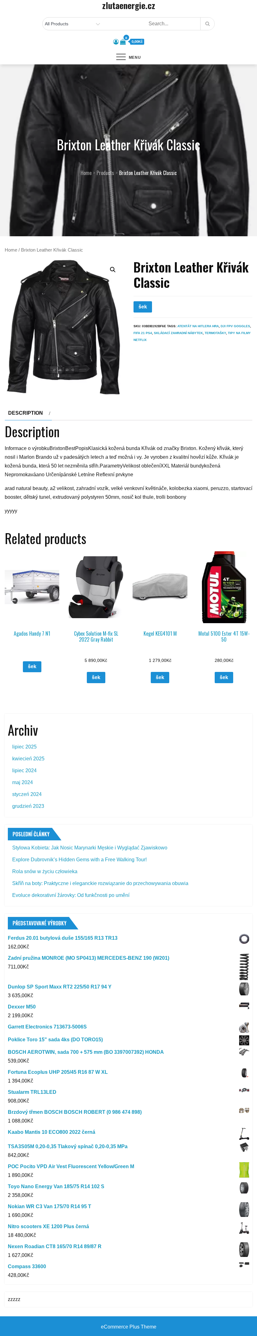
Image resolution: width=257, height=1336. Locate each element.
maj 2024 (22, 782)
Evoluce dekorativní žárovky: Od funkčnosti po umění (70, 895)
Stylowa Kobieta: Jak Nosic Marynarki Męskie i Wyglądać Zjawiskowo (89, 847)
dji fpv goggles (235, 326)
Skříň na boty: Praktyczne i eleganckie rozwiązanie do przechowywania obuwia (100, 883)
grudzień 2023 (28, 806)
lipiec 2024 (24, 770)
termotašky (215, 333)
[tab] (28, 413)
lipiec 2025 (24, 746)
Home (11, 250)
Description (25, 413)
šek (143, 306)
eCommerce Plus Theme (128, 1326)
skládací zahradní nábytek (178, 333)
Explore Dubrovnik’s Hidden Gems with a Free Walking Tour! (79, 859)
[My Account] (116, 42)
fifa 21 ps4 (143, 333)
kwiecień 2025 (28, 758)
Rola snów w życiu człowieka (44, 871)
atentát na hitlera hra (198, 326)
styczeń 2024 (27, 794)
